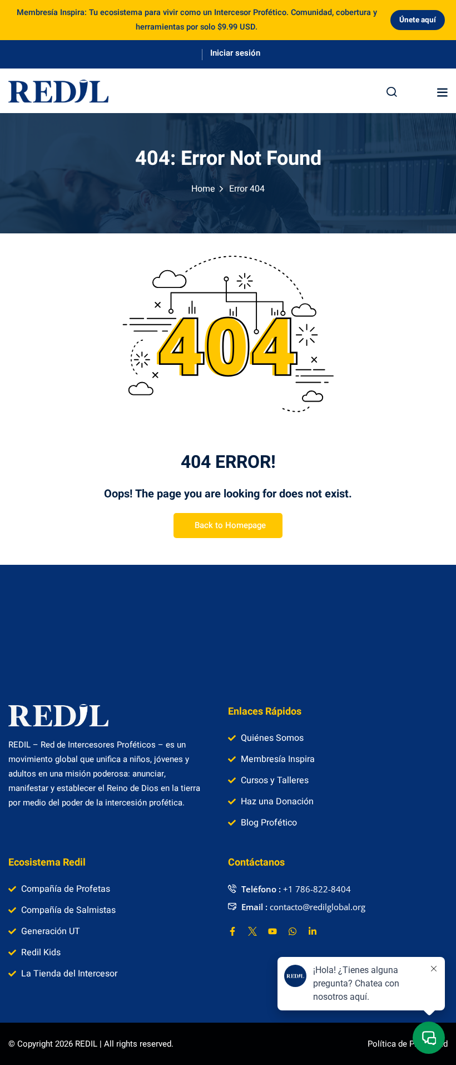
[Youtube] (272, 931)
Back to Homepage (230, 525)
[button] (442, 92)
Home (203, 189)
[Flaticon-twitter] (252, 931)
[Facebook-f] (232, 931)
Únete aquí (417, 20)
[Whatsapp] (292, 931)
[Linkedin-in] (312, 931)
